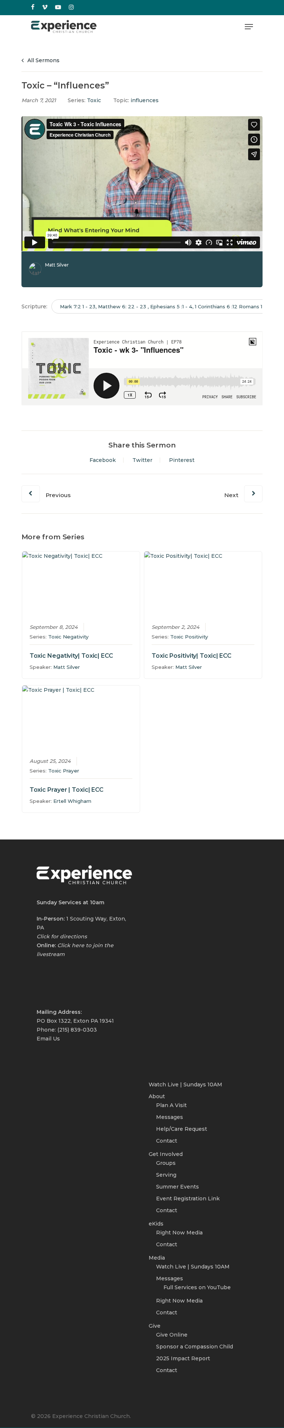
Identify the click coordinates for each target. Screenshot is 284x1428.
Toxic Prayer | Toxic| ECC (67, 789)
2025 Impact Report (183, 1358)
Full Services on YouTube (197, 1287)
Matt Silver (57, 265)
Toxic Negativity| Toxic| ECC (71, 655)
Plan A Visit (171, 1105)
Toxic (94, 100)
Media (157, 1257)
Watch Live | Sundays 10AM (185, 1084)
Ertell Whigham (72, 801)
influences (145, 100)
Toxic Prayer (63, 771)
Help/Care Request (181, 1129)
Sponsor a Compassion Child (194, 1346)
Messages (169, 1117)
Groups (166, 1163)
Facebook (102, 460)
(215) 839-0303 (77, 1029)
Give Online (171, 1334)
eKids (156, 1223)
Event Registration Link (188, 1198)
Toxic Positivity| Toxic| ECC (191, 655)
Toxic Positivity (189, 637)
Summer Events (177, 1186)
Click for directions (62, 936)
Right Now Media (179, 1232)
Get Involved (166, 1154)
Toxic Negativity (68, 637)
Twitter (142, 460)
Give (154, 1326)
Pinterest (182, 460)
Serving (166, 1174)
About (157, 1096)
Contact (166, 1140)
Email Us (48, 1038)
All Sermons (43, 60)
